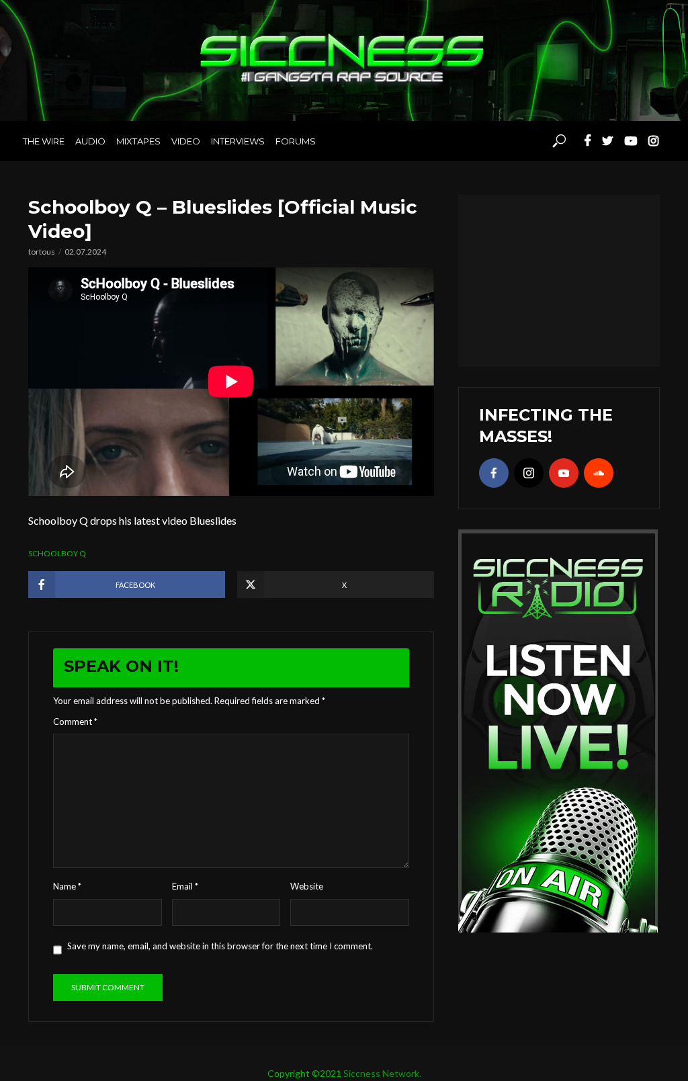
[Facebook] (494, 473)
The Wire (43, 141)
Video (185, 141)
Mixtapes (138, 141)
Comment (75, 721)
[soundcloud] (598, 473)
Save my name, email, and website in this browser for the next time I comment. (220, 946)
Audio (90, 141)
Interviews (238, 141)
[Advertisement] (559, 279)
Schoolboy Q (57, 553)
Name (67, 886)
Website (306, 886)
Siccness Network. (382, 1073)
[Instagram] (529, 473)
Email (185, 886)
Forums (295, 141)
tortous (41, 252)
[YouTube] (563, 473)
